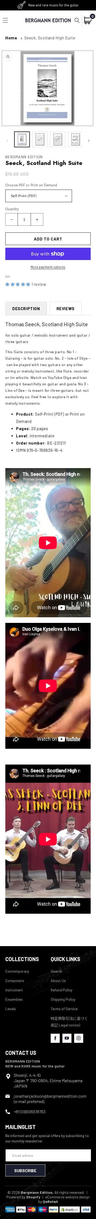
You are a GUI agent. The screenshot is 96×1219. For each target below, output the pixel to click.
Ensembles (14, 999)
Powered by (23, 1197)
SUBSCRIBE (25, 1170)
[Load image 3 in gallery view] (57, 139)
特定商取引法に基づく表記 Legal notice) (69, 1021)
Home (11, 37)
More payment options (48, 267)
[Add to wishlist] (7, 276)
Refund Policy (61, 990)
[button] (77, 20)
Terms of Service (64, 1008)
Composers (14, 980)
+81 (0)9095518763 (30, 1111)
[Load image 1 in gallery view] (22, 139)
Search (56, 971)
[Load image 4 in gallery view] (75, 139)
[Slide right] (89, 140)
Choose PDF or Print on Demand (31, 185)
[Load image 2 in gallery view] (39, 139)
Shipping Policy (63, 999)
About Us (58, 980)
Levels (10, 1008)
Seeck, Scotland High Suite (49, 37)
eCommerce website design (67, 1197)
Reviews (66, 308)
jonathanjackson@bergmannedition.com (50, 1095)
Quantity (12, 209)
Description (26, 308)
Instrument (14, 990)
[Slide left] (7, 140)
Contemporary (17, 971)
